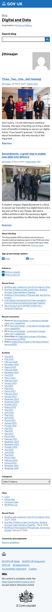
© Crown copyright (26, 605)
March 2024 (10, 378)
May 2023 (9, 388)
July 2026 (8, 356)
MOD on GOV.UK (12, 275)
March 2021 (9, 436)
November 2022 (11, 402)
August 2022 (10, 407)
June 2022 (9, 412)
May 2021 (8, 431)
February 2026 (11, 362)
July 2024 (8, 375)
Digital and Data (16, 19)
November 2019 (11, 468)
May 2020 (9, 455)
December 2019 (11, 465)
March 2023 (10, 391)
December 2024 (11, 372)
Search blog (9, 34)
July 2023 (8, 386)
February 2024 (11, 380)
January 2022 (10, 423)
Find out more (37, 245)
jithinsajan (6, 84)
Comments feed (11, 502)
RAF (39, 161)
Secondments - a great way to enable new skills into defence (24, 155)
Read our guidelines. (11, 542)
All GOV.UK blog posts (33, 561)
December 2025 (11, 364)
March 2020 (10, 457)
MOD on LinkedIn (12, 272)
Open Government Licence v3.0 (18, 581)
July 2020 (8, 449)
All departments (21, 565)
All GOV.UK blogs (11, 561)
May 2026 (9, 359)
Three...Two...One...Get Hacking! (21, 79)
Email (7, 258)
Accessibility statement (14, 568)
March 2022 (10, 420)
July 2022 (8, 410)
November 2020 (11, 444)
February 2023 (11, 394)
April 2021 (9, 434)
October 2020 (10, 447)
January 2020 (10, 463)
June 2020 (9, 452)
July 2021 (8, 428)
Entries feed (9, 499)
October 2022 (10, 404)
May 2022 (9, 415)
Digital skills (32, 84)
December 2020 (11, 442)
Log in (7, 497)
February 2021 (10, 439)
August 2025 (10, 367)
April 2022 (9, 418)
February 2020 (11, 460)
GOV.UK (6, 565)
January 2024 (10, 383)
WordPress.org (10, 505)
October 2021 (10, 425)
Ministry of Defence (23, 25)
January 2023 (10, 396)
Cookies (33, 568)
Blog (4, 15)
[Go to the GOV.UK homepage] (12, 4)
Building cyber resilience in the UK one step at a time (27, 287)
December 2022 (11, 399)
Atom (31, 258)
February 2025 (11, 370)
